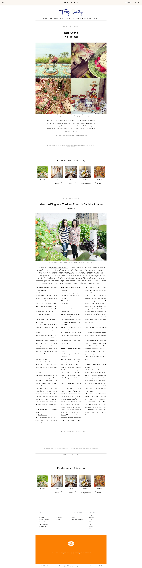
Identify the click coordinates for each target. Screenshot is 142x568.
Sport (89, 18)
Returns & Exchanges (44, 519)
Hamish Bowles (87, 116)
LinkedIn (91, 528)
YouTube (91, 526)
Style (50, 18)
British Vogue (90, 378)
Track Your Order (43, 521)
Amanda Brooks (54, 116)
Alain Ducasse (93, 370)
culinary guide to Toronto (47, 275)
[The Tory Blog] (71, 13)
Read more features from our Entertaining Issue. (71, 135)
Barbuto (38, 372)
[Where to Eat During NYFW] (71, 172)
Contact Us (41, 517)
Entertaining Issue (82, 145)
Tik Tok (91, 519)
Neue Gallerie (52, 391)
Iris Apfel (99, 409)
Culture (62, 18)
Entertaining (76, 18)
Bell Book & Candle (78, 262)
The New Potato (60, 268)
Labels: (49, 145)
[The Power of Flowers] (42, 172)
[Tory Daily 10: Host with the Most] (99, 172)
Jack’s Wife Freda (42, 420)
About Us (74, 515)
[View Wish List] (136, 2)
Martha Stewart (90, 412)
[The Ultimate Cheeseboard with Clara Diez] (85, 172)
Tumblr (90, 524)
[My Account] (133, 2)
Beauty (56, 18)
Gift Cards (58, 519)
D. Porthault (80, 123)
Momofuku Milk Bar (98, 348)
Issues (45, 18)
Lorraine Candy (96, 404)
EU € (3, 2)
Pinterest (91, 521)
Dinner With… (71, 396)
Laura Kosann (95, 448)
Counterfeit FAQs (43, 526)
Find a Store (58, 515)
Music (84, 18)
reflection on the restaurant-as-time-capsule (81, 275)
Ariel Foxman (58, 448)
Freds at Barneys (48, 396)
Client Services (42, 515)
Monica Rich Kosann (99, 309)
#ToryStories (50, 448)
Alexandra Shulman (91, 380)
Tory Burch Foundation (77, 519)
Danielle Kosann (70, 448)
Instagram (91, 515)
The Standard (42, 415)
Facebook (91, 517)
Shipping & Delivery (43, 524)
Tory (56, 283)
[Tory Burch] (71, 2)
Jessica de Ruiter (77, 116)
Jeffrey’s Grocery (51, 364)
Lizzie (47, 283)
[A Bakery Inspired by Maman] (57, 172)
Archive (95, 18)
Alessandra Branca (65, 116)
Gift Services (59, 517)
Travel (68, 18)
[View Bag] (139, 2)
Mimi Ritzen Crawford (64, 262)
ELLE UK (98, 401)
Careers (74, 517)
